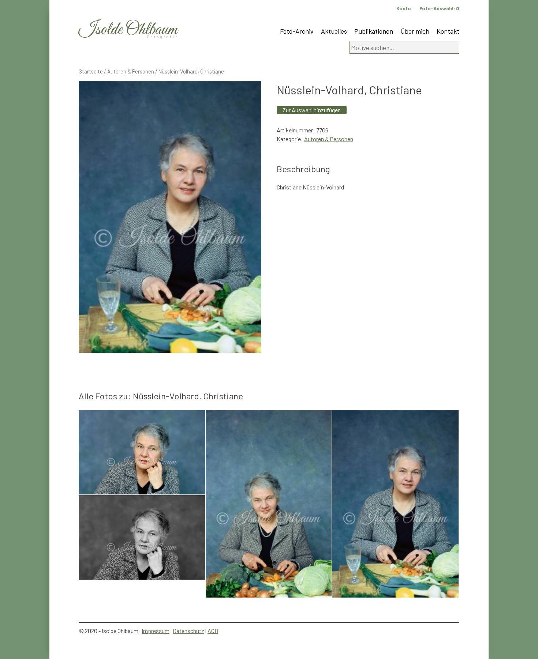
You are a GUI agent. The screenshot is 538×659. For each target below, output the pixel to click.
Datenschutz (188, 630)
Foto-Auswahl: (439, 8)
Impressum (155, 630)
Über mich (414, 31)
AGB (213, 630)
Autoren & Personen (130, 71)
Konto (403, 8)
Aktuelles (334, 31)
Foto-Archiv (297, 31)
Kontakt (448, 31)
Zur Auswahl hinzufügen (312, 109)
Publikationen (373, 31)
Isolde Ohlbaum (128, 29)
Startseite (91, 71)
